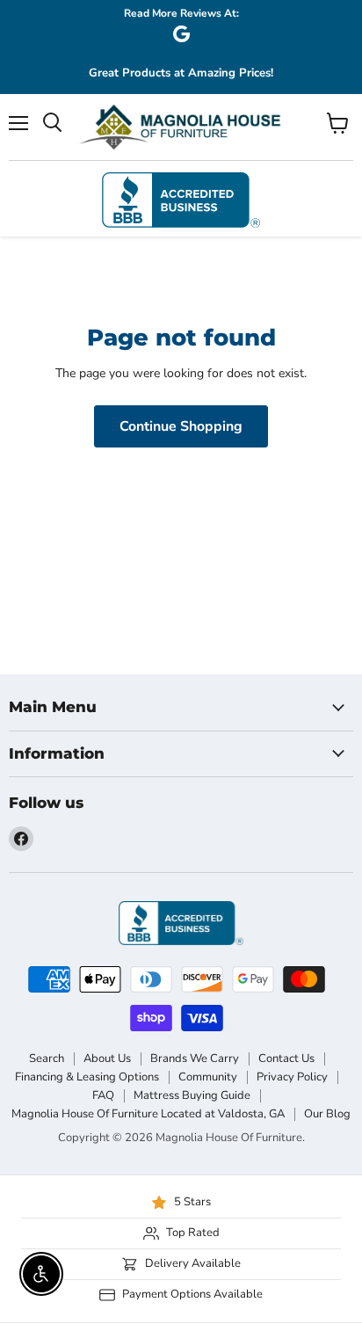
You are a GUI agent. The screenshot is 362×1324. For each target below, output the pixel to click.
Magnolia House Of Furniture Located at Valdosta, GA (148, 1114)
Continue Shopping (181, 426)
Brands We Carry (194, 1058)
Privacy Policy (292, 1077)
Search (46, 1058)
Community (207, 1077)
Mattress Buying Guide (192, 1095)
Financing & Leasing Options (87, 1077)
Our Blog (327, 1114)
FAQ (103, 1095)
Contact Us (286, 1058)
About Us (107, 1058)
